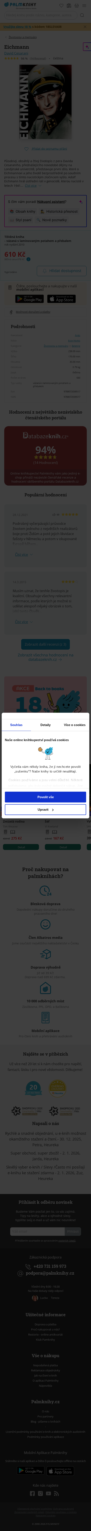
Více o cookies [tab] (74, 725)
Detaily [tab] (45, 725)
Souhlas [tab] (16, 725)
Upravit (43, 809)
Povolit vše (45, 797)
